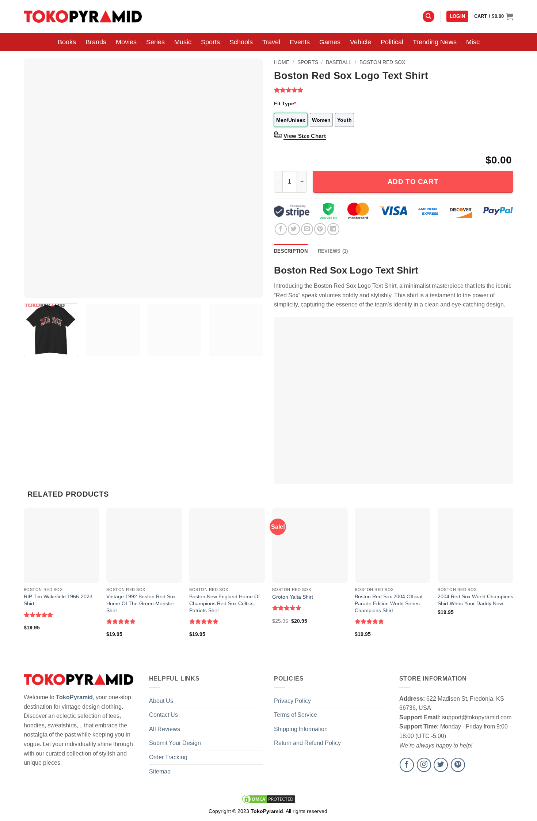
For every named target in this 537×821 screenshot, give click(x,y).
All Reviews (164, 729)
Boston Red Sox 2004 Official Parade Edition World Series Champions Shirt (388, 603)
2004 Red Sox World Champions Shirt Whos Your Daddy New (475, 600)
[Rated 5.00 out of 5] (38, 615)
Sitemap (160, 771)
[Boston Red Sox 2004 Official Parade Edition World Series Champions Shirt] (392, 545)
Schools (241, 42)
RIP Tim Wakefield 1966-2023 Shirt (58, 600)
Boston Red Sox (382, 62)
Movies (126, 42)
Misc (473, 42)
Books (67, 42)
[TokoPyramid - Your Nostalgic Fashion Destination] (83, 16)
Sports (210, 42)
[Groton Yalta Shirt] (310, 545)
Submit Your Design (175, 743)
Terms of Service (295, 715)
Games (329, 42)
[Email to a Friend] (307, 229)
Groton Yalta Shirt (292, 597)
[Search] (428, 17)
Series (155, 42)
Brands (95, 42)
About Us (161, 701)
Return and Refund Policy (307, 743)
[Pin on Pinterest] (320, 229)
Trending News (435, 42)
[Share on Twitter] (294, 229)
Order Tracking (168, 757)
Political (392, 42)
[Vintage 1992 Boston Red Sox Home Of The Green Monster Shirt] (144, 545)
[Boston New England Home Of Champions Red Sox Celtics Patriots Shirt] (227, 545)
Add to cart (413, 181)
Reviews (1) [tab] (333, 251)
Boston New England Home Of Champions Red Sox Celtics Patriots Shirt (224, 603)
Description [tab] (291, 251)
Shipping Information (301, 729)
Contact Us (163, 715)
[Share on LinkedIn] (333, 229)
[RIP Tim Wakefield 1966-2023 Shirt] (61, 545)
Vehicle (360, 42)
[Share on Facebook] (281, 229)
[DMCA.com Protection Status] (268, 799)
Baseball (338, 62)
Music (182, 42)
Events (300, 42)
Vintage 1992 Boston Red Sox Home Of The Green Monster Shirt (141, 603)
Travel (271, 42)
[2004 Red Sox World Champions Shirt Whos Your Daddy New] (475, 545)
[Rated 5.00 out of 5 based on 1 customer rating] (393, 90)
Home (281, 62)
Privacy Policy (292, 701)
